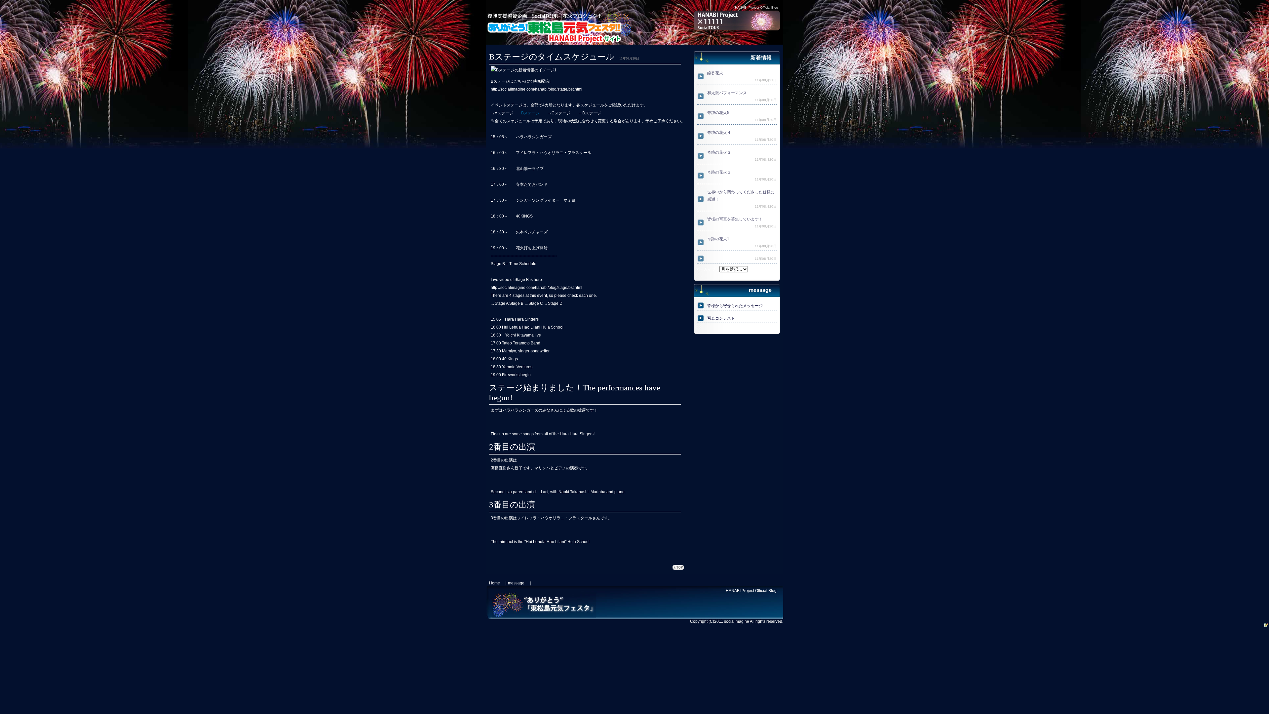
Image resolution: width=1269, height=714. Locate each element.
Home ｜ (498, 583)
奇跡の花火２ (719, 172)
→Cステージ (559, 113)
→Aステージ (502, 113)
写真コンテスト (721, 318)
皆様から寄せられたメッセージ (735, 305)
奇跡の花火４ (719, 132)
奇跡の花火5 (718, 112)
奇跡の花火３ (719, 152)
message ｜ (520, 583)
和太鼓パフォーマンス (727, 93)
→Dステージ (589, 113)
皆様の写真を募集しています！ (735, 219)
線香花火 (715, 73)
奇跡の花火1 (718, 239)
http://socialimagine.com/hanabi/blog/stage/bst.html (536, 89)
